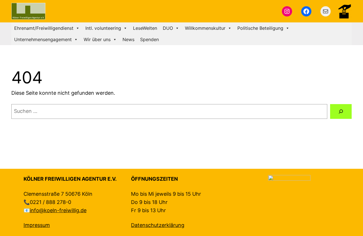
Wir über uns (97, 39)
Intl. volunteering (103, 28)
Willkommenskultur (205, 28)
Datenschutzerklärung (157, 225)
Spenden (149, 39)
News (128, 39)
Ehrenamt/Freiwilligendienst (43, 28)
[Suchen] (341, 111)
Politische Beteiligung (260, 28)
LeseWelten (145, 28)
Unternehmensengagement (43, 39)
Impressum (37, 225)
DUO (168, 28)
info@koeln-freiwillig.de (58, 210)
